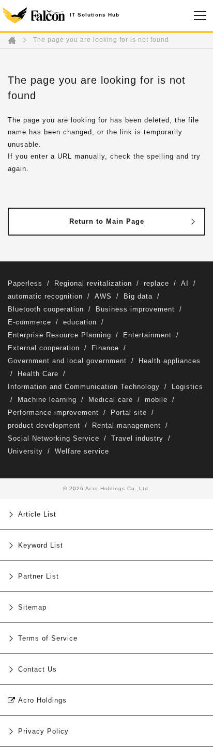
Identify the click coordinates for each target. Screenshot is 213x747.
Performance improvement (53, 412)
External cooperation (44, 348)
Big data (138, 296)
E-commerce (29, 322)
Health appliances (170, 361)
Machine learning (47, 399)
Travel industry (137, 438)
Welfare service (82, 451)
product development (44, 425)
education (80, 322)
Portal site (129, 412)
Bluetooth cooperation (46, 309)
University (25, 451)
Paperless (25, 283)
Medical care (110, 399)
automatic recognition (45, 296)
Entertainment (147, 335)
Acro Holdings (42, 700)
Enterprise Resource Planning (59, 335)
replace (156, 283)
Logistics (187, 387)
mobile (156, 399)
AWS (103, 296)
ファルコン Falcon (34, 15)
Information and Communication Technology (84, 387)
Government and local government (67, 361)
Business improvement (135, 309)
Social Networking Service (53, 438)
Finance (105, 348)
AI (185, 283)
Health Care (38, 374)
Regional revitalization (93, 283)
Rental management (126, 425)
